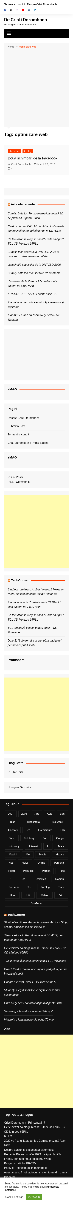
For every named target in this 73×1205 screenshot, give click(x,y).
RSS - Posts (15, 477)
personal (59, 862)
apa (37, 813)
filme (12, 838)
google (60, 838)
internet (33, 846)
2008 (24, 813)
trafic (61, 887)
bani (62, 813)
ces (28, 829)
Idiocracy (14, 846)
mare (61, 846)
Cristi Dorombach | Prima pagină (28, 442)
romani (59, 878)
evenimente (45, 829)
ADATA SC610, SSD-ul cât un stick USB (33, 293)
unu (12, 895)
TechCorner (20, 580)
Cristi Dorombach (21, 164)
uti (28, 895)
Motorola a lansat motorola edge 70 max (29, 1019)
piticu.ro (28, 870)
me (28, 854)
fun (45, 838)
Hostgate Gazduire (19, 787)
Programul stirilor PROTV (20, 1163)
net (11, 862)
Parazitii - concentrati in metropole (25, 1167)
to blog (27, 151)
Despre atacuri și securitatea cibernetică (29, 1149)
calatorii (13, 829)
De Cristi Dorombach (25, 19)
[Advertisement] (36, 87)
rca (23, 878)
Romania (14, 887)
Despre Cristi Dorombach (42, 4)
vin (61, 895)
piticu (11, 870)
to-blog (45, 887)
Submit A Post (16, 426)
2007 (11, 813)
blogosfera (33, 821)
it (48, 846)
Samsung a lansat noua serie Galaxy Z (28, 1011)
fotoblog (29, 838)
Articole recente (23, 204)
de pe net (14, 151)
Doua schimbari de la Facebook (32, 158)
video (44, 895)
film (62, 829)
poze (62, 870)
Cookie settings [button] (14, 1197)
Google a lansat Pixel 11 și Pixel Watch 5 (30, 981)
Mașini (12, 854)
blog (12, 821)
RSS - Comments (19, 481)
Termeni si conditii (14, 4)
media (42, 854)
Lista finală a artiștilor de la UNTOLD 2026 (34, 264)
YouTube (36, 903)
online (41, 862)
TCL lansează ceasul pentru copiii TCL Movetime (35, 960)
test (29, 887)
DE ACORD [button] (34, 1197)
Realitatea (40, 878)
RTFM (8, 1136)
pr (10, 878)
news (25, 862)
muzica (60, 854)
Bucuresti (57, 821)
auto (49, 813)
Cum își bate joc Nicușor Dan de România (34, 273)
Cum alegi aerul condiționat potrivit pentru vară (33, 1003)
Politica (46, 870)
